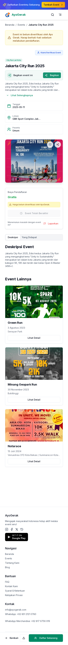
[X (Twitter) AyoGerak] (16, 529)
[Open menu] (60, 15)
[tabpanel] (34, 256)
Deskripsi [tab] (13, 237)
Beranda (9, 24)
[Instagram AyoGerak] (6, 529)
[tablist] (34, 237)
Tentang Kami (12, 563)
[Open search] (52, 15)
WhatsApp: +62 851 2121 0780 (20, 614)
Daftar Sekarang (48, 638)
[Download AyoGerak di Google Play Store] (21, 529)
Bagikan (54, 75)
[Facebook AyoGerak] (11, 529)
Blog (7, 567)
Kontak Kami (11, 586)
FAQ (7, 581)
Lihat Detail (34, 337)
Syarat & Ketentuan (15, 590)
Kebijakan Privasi (14, 595)
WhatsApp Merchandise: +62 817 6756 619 (27, 621)
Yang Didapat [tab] (29, 237)
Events (21, 24)
